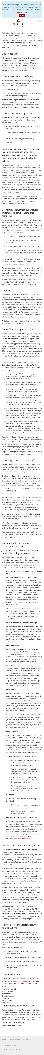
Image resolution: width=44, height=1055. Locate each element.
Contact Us (27, 1040)
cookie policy (22, 12)
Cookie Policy (18, 324)
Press (4, 1040)
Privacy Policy (15, 1040)
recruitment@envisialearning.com (23, 567)
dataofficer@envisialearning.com (27, 444)
